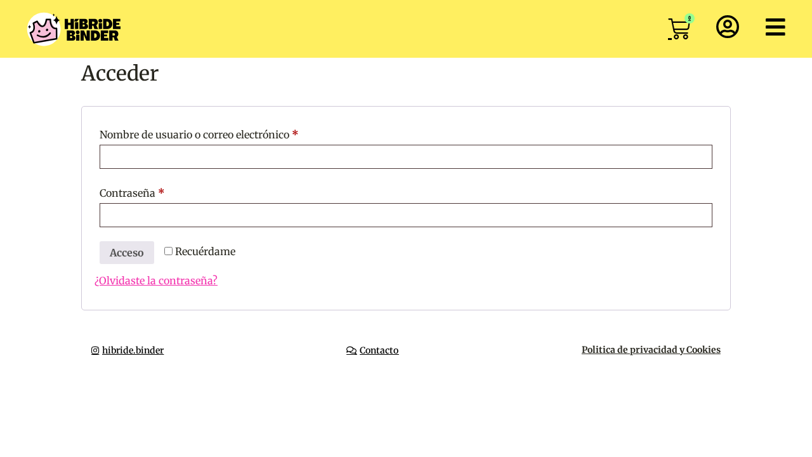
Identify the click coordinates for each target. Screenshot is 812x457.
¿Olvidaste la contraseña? (156, 280)
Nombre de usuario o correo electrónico (226, 132)
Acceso (127, 252)
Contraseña (159, 191)
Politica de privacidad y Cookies (651, 350)
